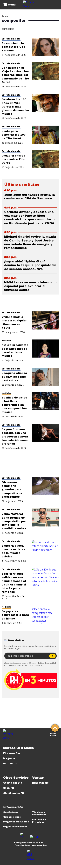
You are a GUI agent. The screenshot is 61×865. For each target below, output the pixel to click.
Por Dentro (10, 763)
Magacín (9, 758)
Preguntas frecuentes (16, 822)
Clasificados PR (13, 793)
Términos (32, 663)
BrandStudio (40, 783)
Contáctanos (10, 812)
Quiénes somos (12, 817)
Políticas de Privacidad (39, 820)
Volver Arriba (53, 734)
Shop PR (8, 788)
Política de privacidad (47, 663)
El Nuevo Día (11, 753)
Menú (12, 4)
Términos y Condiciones (39, 813)
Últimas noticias (22, 184)
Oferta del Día (12, 783)
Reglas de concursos (15, 827)
